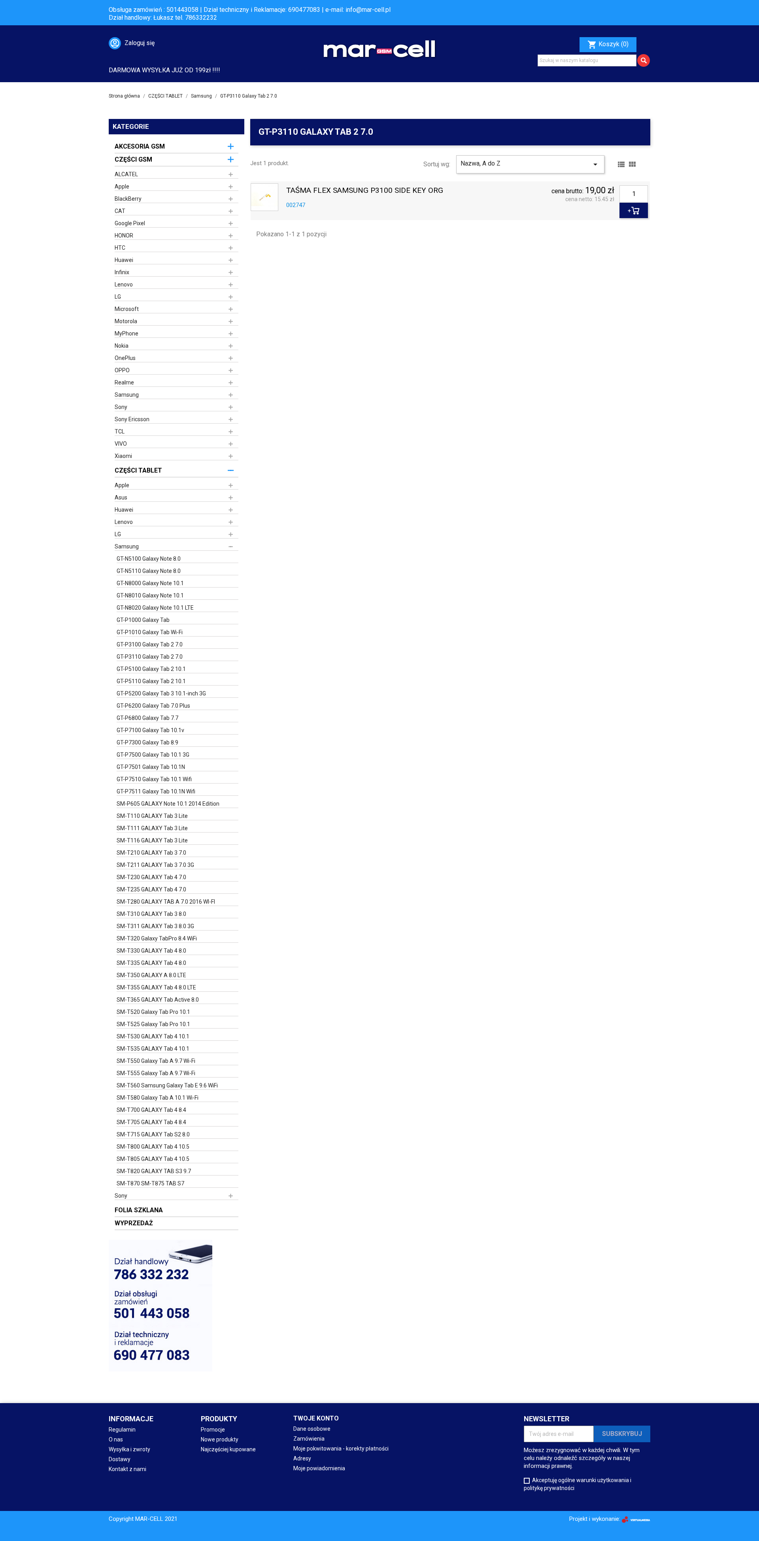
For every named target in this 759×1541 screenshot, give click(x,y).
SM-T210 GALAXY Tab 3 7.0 (151, 853)
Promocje (213, 1429)
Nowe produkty (219, 1439)
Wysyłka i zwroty (129, 1449)
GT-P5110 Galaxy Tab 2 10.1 (151, 681)
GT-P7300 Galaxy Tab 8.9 (147, 742)
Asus (121, 497)
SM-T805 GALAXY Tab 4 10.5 (153, 1159)
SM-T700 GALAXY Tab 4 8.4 (151, 1110)
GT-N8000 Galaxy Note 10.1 (150, 583)
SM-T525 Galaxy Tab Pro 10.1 (153, 1024)
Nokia (121, 346)
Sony (121, 407)
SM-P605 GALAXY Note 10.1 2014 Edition (168, 804)
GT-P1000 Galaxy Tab (143, 620)
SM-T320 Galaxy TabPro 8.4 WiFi (157, 938)
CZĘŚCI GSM (133, 159)
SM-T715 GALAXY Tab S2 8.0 (153, 1134)
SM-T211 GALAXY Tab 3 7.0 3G (155, 865)
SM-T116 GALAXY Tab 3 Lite (152, 840)
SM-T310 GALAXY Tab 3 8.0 (151, 914)
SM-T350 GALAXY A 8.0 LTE (151, 975)
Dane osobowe (311, 1429)
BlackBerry (128, 199)
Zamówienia (309, 1439)
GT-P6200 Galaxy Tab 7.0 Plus (153, 706)
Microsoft (127, 309)
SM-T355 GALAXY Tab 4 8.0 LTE (156, 987)
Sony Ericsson (132, 419)
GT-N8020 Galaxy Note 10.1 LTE (155, 608)
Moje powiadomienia (319, 1468)
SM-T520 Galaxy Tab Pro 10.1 (153, 1012)
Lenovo (124, 284)
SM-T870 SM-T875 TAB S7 (150, 1183)
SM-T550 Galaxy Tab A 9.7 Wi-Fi (156, 1061)
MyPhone (126, 333)
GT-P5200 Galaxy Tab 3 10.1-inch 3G (161, 693)
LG (118, 297)
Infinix (122, 272)
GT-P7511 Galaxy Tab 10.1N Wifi (156, 791)
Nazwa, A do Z (530, 164)
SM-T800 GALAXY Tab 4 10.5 (153, 1147)
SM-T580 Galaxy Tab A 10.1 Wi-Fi (157, 1098)
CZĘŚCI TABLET (138, 470)
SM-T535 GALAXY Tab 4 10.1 (153, 1049)
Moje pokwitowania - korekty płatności (341, 1448)
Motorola (126, 321)
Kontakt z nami (127, 1469)
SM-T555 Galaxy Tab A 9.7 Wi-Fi (156, 1073)
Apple (122, 186)
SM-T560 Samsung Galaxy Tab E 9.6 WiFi (167, 1085)
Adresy (302, 1458)
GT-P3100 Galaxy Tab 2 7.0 (150, 644)
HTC (120, 248)
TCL (120, 431)
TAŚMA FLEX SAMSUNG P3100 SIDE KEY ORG (364, 191)
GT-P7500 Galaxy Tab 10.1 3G (153, 755)
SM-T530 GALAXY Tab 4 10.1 (153, 1036)
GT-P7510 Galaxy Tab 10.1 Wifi (154, 779)
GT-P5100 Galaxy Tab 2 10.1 (151, 669)
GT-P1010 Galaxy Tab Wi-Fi (150, 632)
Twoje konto (316, 1418)
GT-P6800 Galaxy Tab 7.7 (147, 718)
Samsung (127, 395)
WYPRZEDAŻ (134, 1223)
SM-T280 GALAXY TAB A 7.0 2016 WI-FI (166, 902)
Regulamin (122, 1429)
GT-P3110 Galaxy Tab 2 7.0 (150, 657)
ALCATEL (126, 174)
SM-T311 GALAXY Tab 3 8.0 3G (155, 926)
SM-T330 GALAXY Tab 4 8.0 (151, 951)
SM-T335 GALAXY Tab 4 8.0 (151, 963)
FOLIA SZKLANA (139, 1210)
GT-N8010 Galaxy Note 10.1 (150, 595)
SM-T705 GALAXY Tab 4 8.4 (151, 1122)
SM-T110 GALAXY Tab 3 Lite (152, 816)
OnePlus (125, 358)
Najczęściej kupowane (228, 1449)
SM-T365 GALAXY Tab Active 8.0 (158, 1000)
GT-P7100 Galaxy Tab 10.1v (150, 730)
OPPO (122, 370)
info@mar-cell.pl (368, 9)
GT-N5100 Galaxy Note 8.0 (149, 559)
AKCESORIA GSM (140, 146)
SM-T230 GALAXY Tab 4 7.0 (151, 877)
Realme (124, 382)
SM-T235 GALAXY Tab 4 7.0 (151, 889)
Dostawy (119, 1459)
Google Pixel (130, 223)
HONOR (124, 235)
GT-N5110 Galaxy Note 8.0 (149, 571)
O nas (116, 1439)
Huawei (124, 260)
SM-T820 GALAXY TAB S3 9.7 (154, 1171)
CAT (120, 211)
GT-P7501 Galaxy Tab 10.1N (151, 767)
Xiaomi (123, 456)
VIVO (121, 444)
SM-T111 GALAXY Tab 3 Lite (152, 828)
